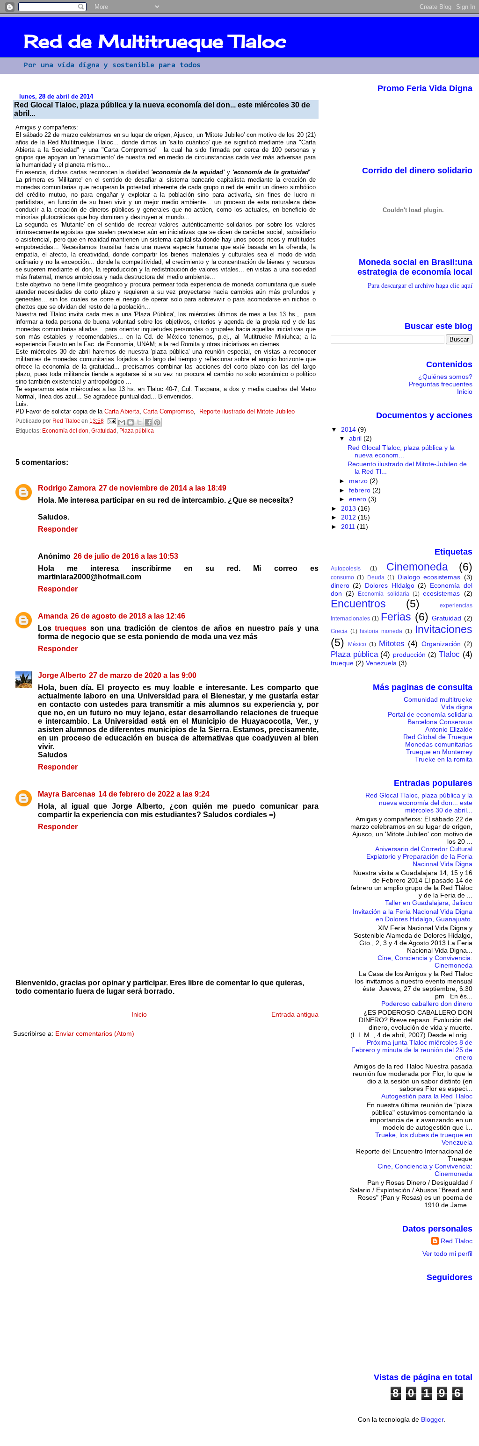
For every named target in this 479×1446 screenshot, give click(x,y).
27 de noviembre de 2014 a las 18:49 (162, 488)
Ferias (396, 617)
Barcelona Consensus (439, 722)
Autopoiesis (346, 568)
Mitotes (392, 643)
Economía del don (65, 431)
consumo (342, 577)
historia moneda (381, 631)
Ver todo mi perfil (447, 1253)
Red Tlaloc (456, 1241)
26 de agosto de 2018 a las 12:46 (128, 616)
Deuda (376, 577)
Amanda (53, 616)
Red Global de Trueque (437, 737)
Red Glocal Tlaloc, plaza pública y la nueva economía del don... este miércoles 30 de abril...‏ (418, 802)
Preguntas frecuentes (440, 384)
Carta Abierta (121, 411)
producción (409, 654)
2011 (349, 526)
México (357, 644)
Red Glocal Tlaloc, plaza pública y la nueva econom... (401, 451)
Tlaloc (449, 654)
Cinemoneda (417, 567)
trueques (71, 628)
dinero (340, 585)
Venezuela (381, 663)
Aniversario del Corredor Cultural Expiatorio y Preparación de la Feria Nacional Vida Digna (419, 856)
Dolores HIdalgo (389, 585)
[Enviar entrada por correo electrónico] (111, 421)
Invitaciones (443, 629)
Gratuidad (103, 431)
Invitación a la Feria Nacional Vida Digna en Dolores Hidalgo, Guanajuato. (412, 915)
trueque (342, 663)
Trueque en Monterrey (439, 751)
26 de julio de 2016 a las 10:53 (125, 556)
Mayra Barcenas (66, 794)
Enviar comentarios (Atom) (94, 1033)
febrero (360, 490)
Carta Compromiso (168, 411)
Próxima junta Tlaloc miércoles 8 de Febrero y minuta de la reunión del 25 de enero (411, 1050)
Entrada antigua (295, 1014)
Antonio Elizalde (448, 729)
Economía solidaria (383, 594)
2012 (349, 517)
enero (358, 499)
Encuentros (358, 604)
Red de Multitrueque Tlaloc (155, 41)
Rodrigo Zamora (67, 488)
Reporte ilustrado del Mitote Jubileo (247, 411)
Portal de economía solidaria (430, 714)
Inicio (139, 1014)
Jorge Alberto (62, 675)
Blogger (432, 1419)
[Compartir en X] (139, 422)
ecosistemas (441, 593)
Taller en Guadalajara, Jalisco (428, 902)
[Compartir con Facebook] (148, 422)
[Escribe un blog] (130, 422)
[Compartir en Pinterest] (157, 422)
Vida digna (456, 707)
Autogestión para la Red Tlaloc (426, 1096)
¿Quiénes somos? (445, 376)
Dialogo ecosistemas (429, 577)
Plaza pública (136, 431)
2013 (349, 508)
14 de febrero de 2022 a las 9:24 (154, 794)
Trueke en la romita (443, 759)
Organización (441, 644)
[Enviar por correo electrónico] (121, 422)
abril (356, 438)
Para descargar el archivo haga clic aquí (420, 285)
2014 (349, 429)
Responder (58, 529)
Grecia (339, 631)
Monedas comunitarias (438, 744)
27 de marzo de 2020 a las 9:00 (142, 675)
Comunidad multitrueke (438, 699)
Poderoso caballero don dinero (426, 1003)
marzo (359, 480)
